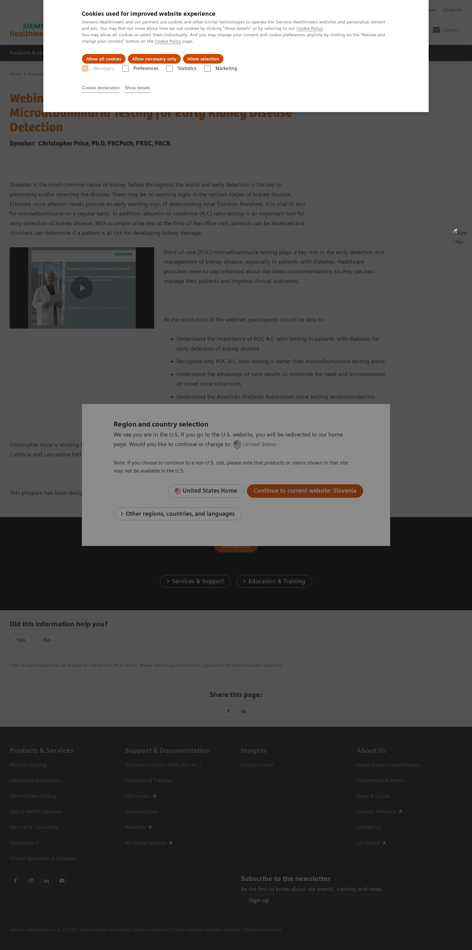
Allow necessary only (154, 58)
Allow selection (203, 58)
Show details (137, 87)
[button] (460, 236)
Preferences (146, 68)
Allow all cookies (103, 58)
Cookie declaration (101, 87)
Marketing (226, 68)
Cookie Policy (309, 28)
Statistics (187, 68)
